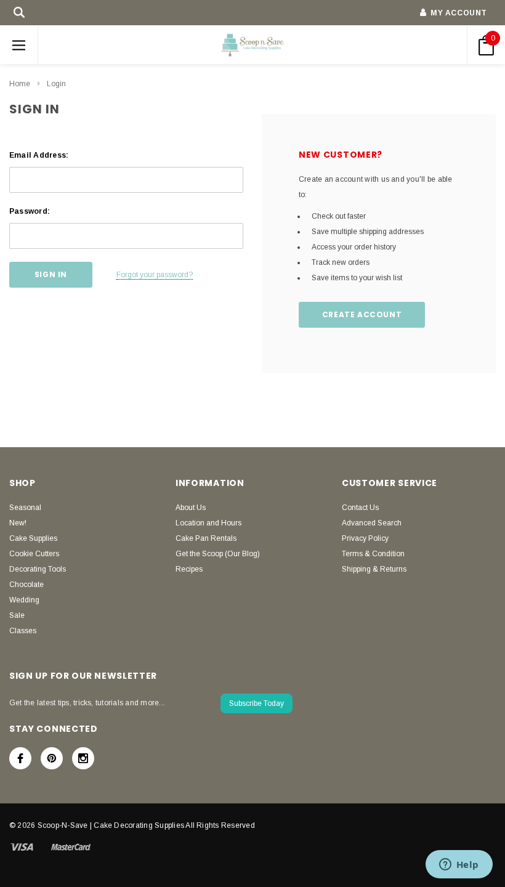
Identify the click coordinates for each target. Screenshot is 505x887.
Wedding (24, 600)
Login (56, 83)
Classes (22, 630)
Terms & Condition (373, 553)
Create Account (362, 314)
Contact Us (360, 507)
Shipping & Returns (374, 569)
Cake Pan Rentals (206, 538)
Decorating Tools (37, 569)
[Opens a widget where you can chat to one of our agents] (459, 865)
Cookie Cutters (34, 553)
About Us (191, 507)
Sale (17, 615)
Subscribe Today (256, 703)
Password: (29, 211)
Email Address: (38, 155)
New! (17, 523)
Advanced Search (372, 523)
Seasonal (25, 507)
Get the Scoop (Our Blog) (218, 553)
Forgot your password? (154, 274)
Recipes (189, 569)
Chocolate (26, 584)
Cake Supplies (33, 538)
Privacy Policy (365, 538)
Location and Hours (208, 523)
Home (19, 83)
